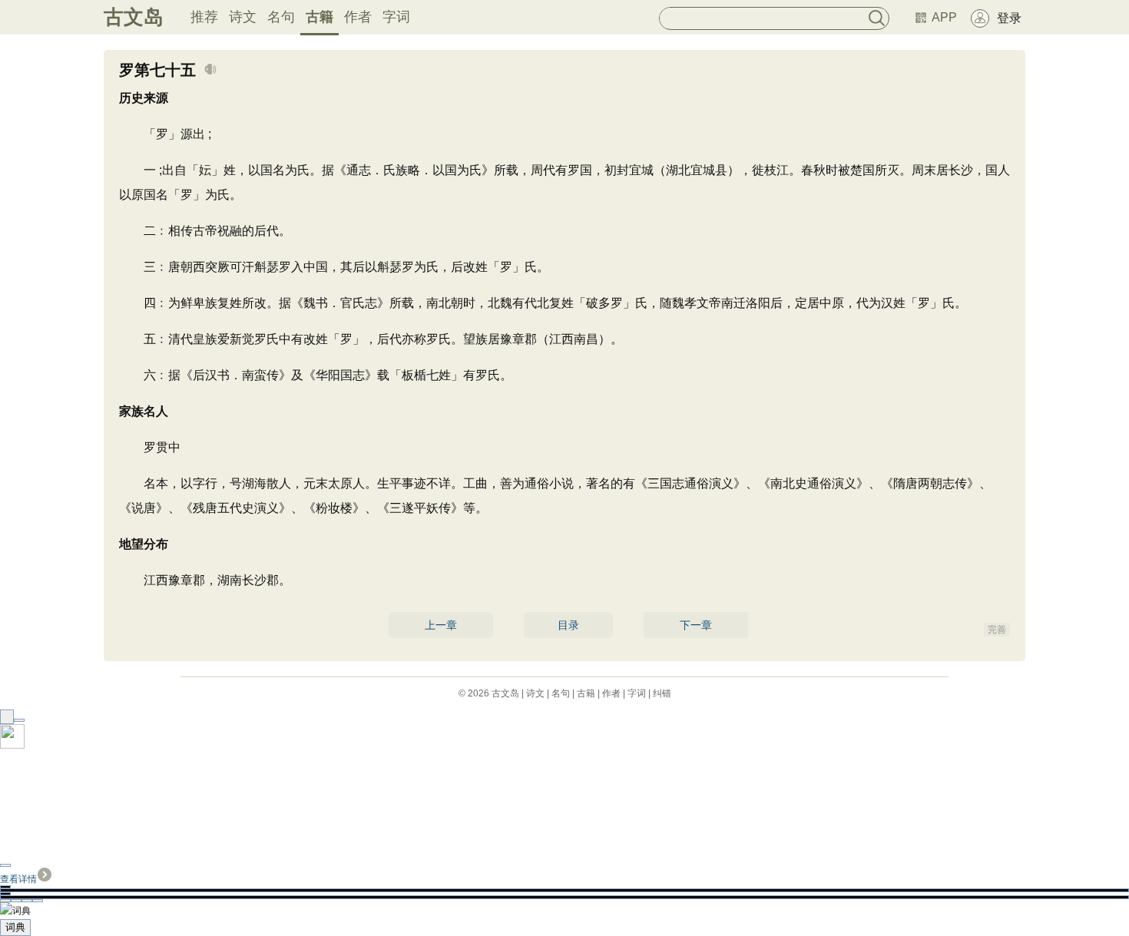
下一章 (696, 625)
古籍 (319, 17)
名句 (281, 17)
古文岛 (134, 16)
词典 (15, 927)
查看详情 (18, 879)
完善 (997, 629)
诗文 (243, 17)
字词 (396, 17)
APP (944, 17)
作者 (358, 17)
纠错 (662, 693)
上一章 (441, 625)
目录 (568, 625)
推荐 (204, 17)
